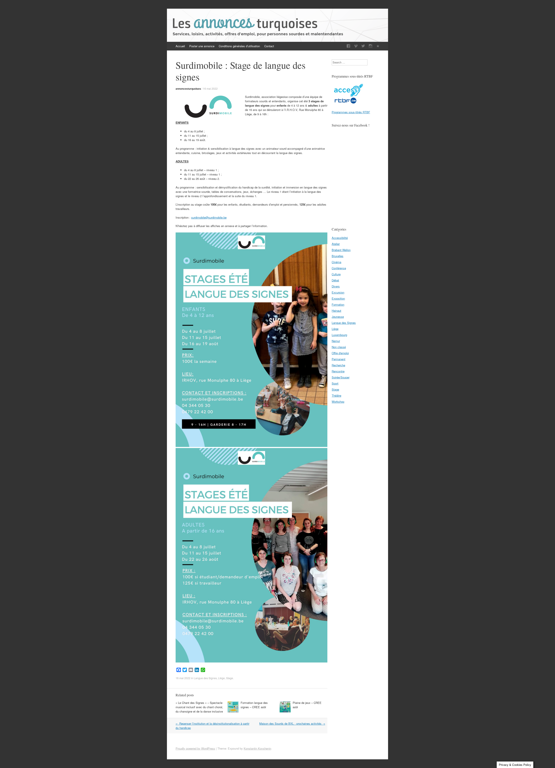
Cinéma (336, 262)
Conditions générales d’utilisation (239, 46)
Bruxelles (337, 256)
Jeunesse (338, 317)
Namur (336, 341)
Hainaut (336, 310)
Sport (335, 383)
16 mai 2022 (210, 88)
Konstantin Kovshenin (257, 748)
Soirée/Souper (340, 377)
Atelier (336, 244)
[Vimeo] (355, 46)
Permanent (338, 359)
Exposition (338, 298)
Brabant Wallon (341, 250)
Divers (336, 286)
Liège (221, 678)
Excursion (338, 292)
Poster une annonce (201, 46)
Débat (335, 280)
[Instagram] (370, 46)
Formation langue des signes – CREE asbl (254, 705)
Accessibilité (340, 238)
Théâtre (336, 395)
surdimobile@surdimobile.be (209, 217)
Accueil (180, 46)
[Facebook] (348, 46)
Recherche (338, 365)
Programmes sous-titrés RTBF (351, 112)
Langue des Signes (205, 678)
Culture (336, 274)
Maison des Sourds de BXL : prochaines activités (292, 723)
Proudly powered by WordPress (195, 748)
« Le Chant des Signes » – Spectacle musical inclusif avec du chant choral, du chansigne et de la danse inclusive (199, 707)
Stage (229, 678)
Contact (269, 46)
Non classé (339, 347)
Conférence (339, 268)
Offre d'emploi (340, 353)
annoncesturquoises (188, 89)
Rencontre (338, 371)
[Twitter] (363, 46)
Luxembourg (339, 335)
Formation (338, 304)
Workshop (338, 401)
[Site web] (378, 46)
